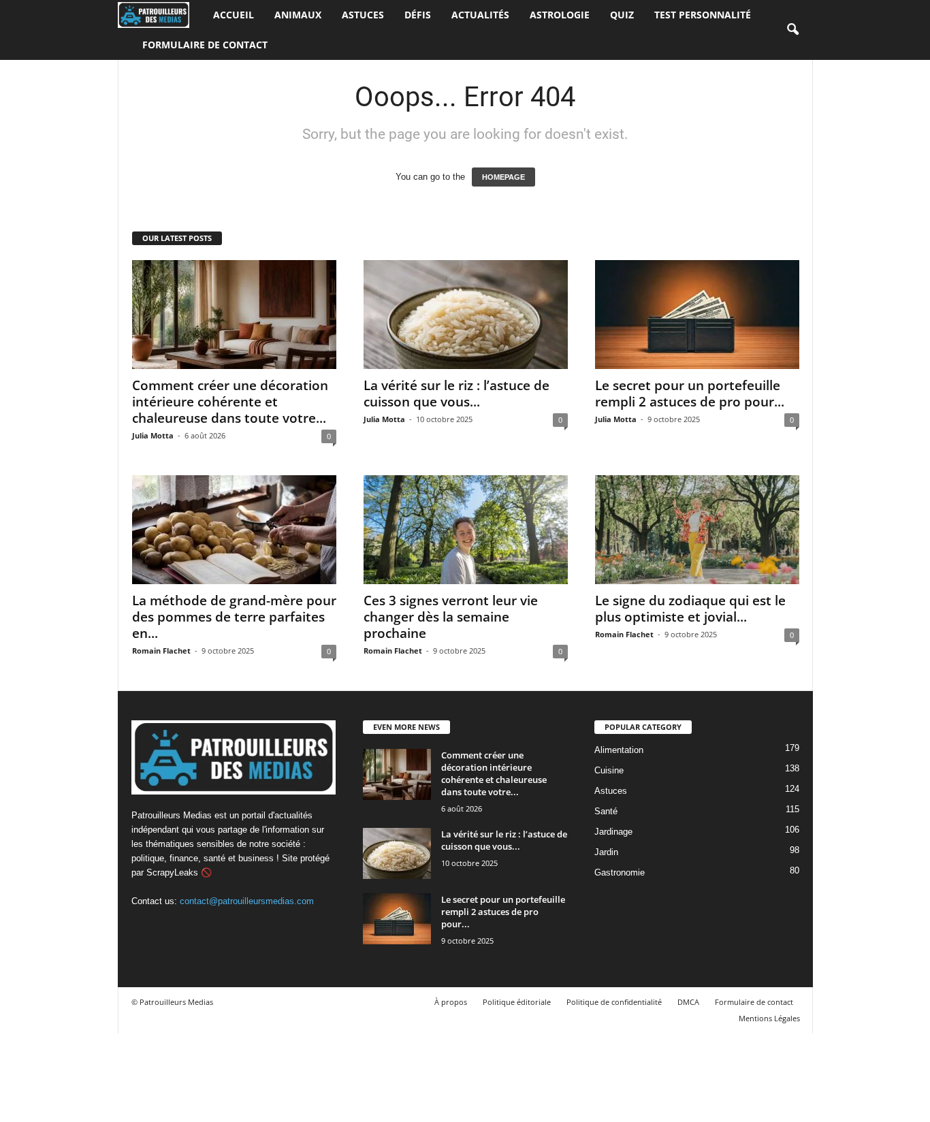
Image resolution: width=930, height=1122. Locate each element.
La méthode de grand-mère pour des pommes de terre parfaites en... (234, 617)
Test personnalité (702, 14)
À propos (450, 1002)
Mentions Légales (769, 1018)
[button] (792, 30)
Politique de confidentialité (614, 1002)
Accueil (233, 14)
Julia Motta (153, 435)
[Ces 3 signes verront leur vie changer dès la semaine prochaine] (466, 529)
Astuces (363, 14)
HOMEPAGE (503, 177)
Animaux (297, 14)
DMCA (688, 1002)
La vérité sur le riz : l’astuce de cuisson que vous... (456, 393)
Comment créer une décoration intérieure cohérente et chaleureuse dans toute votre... (230, 401)
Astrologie (560, 14)
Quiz (622, 14)
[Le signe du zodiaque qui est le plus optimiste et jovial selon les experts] (697, 529)
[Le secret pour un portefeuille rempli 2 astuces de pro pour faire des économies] (697, 314)
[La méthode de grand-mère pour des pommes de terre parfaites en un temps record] (234, 529)
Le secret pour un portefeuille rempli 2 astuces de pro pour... (689, 393)
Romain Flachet (161, 650)
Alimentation (618, 750)
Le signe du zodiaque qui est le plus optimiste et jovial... (690, 609)
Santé (606, 811)
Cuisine (609, 770)
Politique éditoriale (517, 1002)
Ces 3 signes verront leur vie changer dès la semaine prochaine (451, 617)
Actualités (480, 14)
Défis (417, 14)
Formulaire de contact (205, 44)
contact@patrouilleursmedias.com (247, 901)
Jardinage (613, 832)
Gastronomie (619, 872)
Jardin (606, 852)
